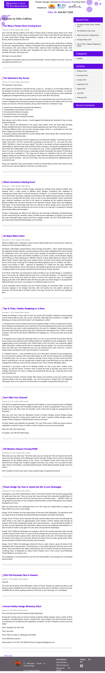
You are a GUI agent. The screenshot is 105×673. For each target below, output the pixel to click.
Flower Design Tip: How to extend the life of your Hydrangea (32, 487)
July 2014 (80, 93)
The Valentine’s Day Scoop (16, 78)
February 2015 (82, 71)
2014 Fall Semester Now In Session (20, 575)
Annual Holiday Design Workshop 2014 (22, 606)
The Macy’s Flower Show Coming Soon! (22, 25)
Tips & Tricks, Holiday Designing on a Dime (24, 308)
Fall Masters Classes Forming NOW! (20, 449)
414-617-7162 (65, 12)
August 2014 (81, 89)
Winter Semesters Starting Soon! (19, 182)
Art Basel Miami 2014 (14, 236)
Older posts (7, 656)
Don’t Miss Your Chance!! (15, 397)
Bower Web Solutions (34, 670)
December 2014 (82, 75)
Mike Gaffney (24, 18)
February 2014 (82, 97)
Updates (17, 30)
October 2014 (81, 80)
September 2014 (82, 84)
